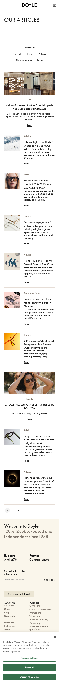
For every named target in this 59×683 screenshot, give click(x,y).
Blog (6, 612)
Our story (9, 605)
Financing (35, 623)
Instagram (9, 626)
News (40, 60)
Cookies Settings (29, 658)
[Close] (55, 637)
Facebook (9, 622)
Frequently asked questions (39, 627)
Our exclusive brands (41, 609)
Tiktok (7, 629)
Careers (8, 609)
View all (17, 53)
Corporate (9, 615)
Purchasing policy (39, 619)
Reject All (29, 667)
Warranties (35, 616)
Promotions (35, 612)
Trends (30, 53)
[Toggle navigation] (5, 5)
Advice (42, 53)
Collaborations (24, 60)
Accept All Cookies (29, 676)
